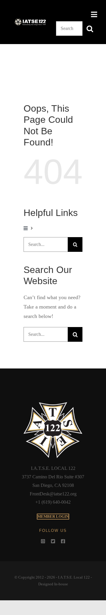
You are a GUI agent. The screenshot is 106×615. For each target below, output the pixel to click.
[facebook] (63, 541)
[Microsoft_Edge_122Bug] (53, 403)
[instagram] (43, 541)
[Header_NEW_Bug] (30, 21)
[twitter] (53, 541)
